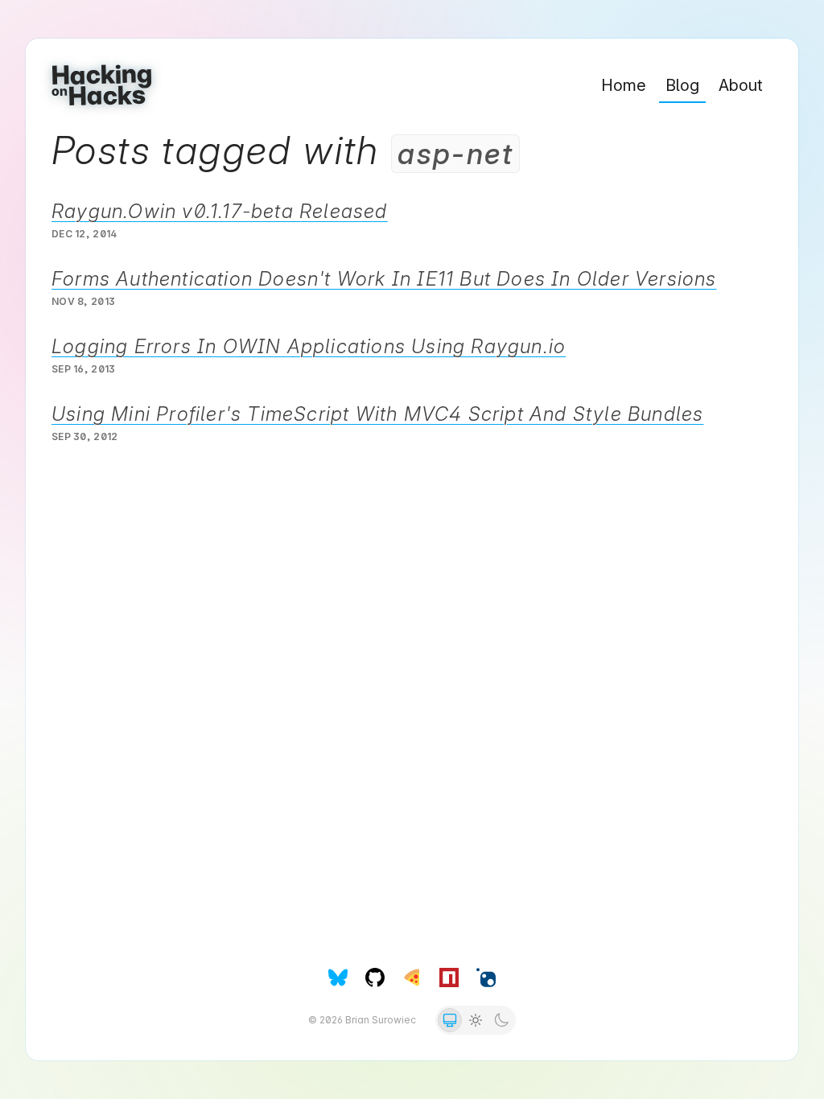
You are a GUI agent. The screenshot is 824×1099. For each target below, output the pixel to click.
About (741, 85)
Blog (682, 85)
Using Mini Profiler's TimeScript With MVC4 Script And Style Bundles (377, 414)
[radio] (450, 1020)
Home (623, 85)
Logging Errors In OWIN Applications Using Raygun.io (309, 346)
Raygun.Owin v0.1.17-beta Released (220, 211)
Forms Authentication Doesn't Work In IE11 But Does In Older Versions (384, 278)
